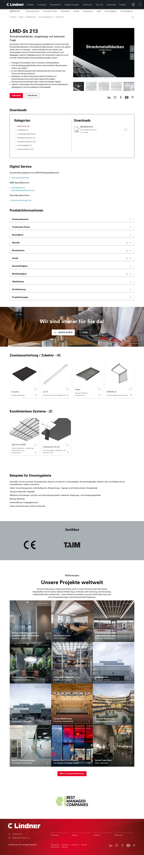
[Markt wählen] (133, 4)
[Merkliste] (140, 4)
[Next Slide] (132, 48)
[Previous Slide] (132, 56)
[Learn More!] (127, 242)
